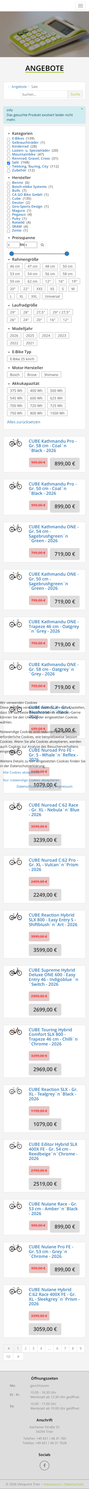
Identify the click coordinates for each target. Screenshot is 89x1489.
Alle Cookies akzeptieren (21, 772)
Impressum (64, 786)
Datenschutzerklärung (34, 786)
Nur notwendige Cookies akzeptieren (31, 780)
